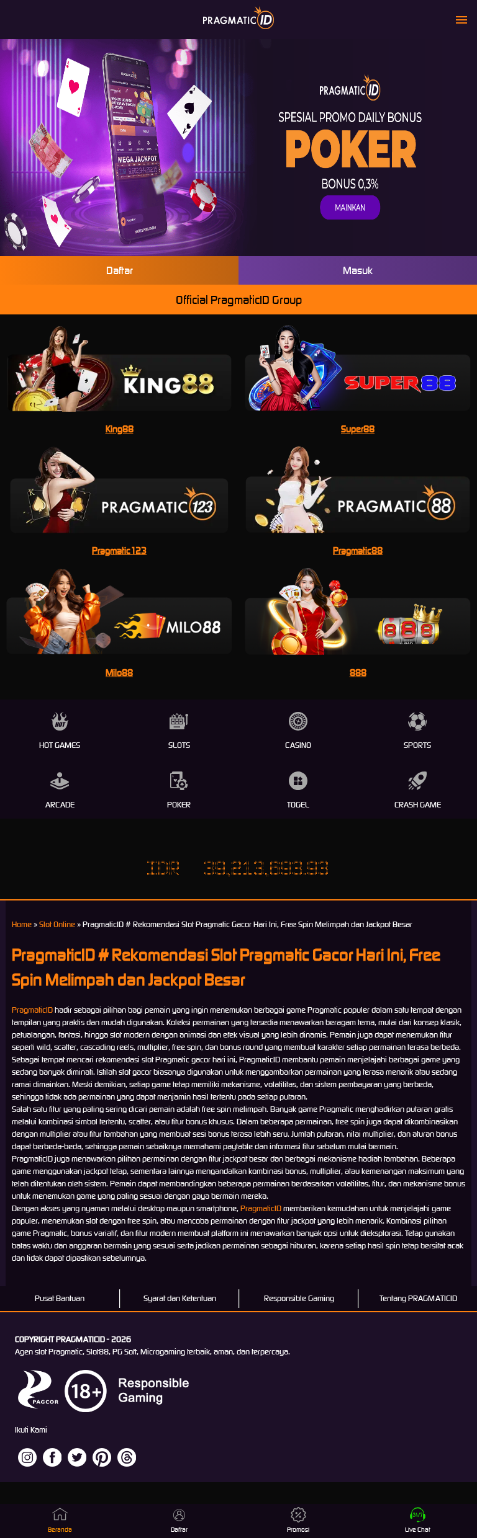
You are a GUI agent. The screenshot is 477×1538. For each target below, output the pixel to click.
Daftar (119, 270)
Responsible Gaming (299, 1298)
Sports (417, 745)
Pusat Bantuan (59, 1298)
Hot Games (59, 745)
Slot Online (57, 924)
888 (358, 672)
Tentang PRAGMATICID (418, 1298)
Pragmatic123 (119, 550)
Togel (298, 804)
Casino (298, 745)
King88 (120, 429)
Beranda (60, 1530)
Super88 (358, 429)
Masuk (358, 270)
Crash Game (417, 804)
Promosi (298, 1530)
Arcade (60, 804)
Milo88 (119, 672)
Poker (179, 804)
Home (22, 924)
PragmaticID (32, 1010)
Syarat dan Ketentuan (179, 1298)
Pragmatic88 (358, 550)
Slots (179, 745)
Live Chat (417, 1530)
